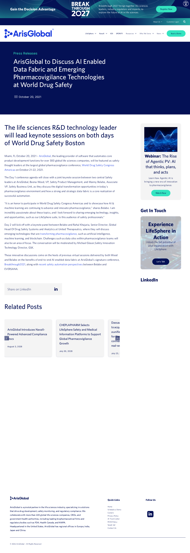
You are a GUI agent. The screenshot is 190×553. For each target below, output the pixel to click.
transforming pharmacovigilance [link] (58, 233)
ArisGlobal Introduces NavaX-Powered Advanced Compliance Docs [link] (27, 334)
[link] (186, 3)
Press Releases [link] (25, 53)
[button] (6, 338)
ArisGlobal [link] (45, 156)
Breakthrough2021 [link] (14, 264)
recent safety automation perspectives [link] (61, 264)
